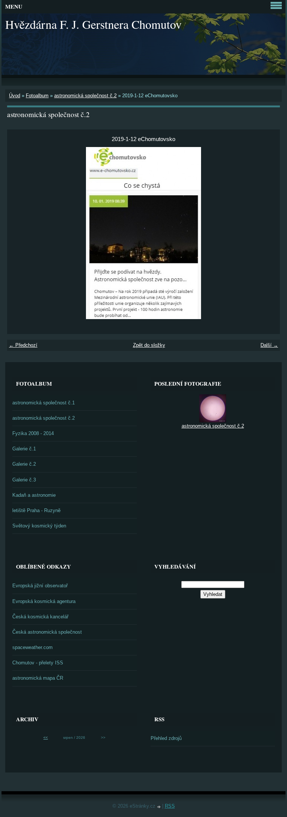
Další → (269, 345)
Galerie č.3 (24, 480)
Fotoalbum (37, 95)
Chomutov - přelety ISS (37, 662)
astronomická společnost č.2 (85, 95)
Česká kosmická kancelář (40, 616)
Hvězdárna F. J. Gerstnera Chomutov (93, 24)
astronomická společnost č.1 (43, 403)
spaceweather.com (32, 647)
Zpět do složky (149, 345)
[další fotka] (267, 233)
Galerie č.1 (24, 449)
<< (45, 737)
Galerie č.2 (24, 464)
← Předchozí (23, 345)
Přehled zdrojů (166, 738)
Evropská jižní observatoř (40, 585)
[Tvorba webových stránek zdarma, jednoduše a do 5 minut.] (159, 806)
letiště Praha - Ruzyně (36, 510)
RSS (170, 806)
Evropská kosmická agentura (43, 601)
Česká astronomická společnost (47, 632)
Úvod (14, 95)
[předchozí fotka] (19, 233)
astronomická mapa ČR (37, 678)
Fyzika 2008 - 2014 (33, 433)
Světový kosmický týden (39, 526)
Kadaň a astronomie (34, 495)
